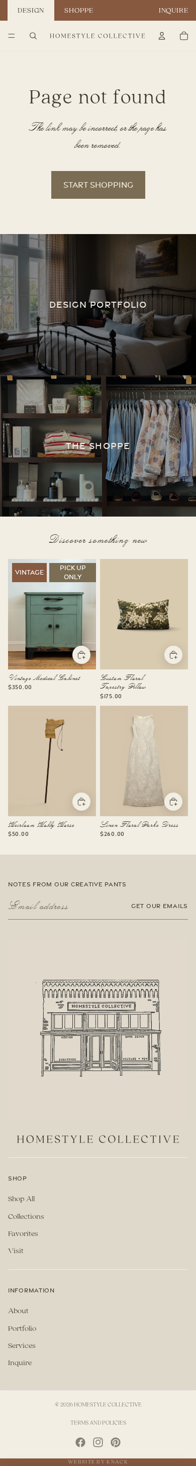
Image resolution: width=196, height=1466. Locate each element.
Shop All (21, 1199)
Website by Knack (98, 1462)
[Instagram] (98, 1442)
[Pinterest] (116, 1442)
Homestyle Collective (108, 1404)
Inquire (173, 10)
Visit (16, 1251)
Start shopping (98, 184)
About (18, 1311)
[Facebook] (80, 1442)
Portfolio (22, 1328)
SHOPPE (78, 10)
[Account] (162, 36)
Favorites (23, 1233)
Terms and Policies (98, 1423)
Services (22, 1345)
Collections (26, 1216)
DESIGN (31, 10)
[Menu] (11, 35)
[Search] (33, 36)
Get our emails (159, 906)
